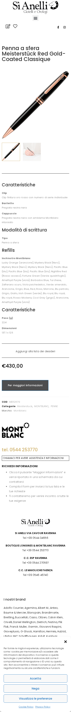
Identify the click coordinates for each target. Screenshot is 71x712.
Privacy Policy (42, 706)
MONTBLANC (41, 406)
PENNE (54, 406)
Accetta (35, 678)
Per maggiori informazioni (25, 385)
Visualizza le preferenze (35, 698)
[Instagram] (64, 27)
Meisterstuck (24, 406)
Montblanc (20, 410)
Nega (35, 688)
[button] (65, 641)
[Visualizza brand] (15, 430)
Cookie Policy (26, 706)
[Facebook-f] (58, 27)
